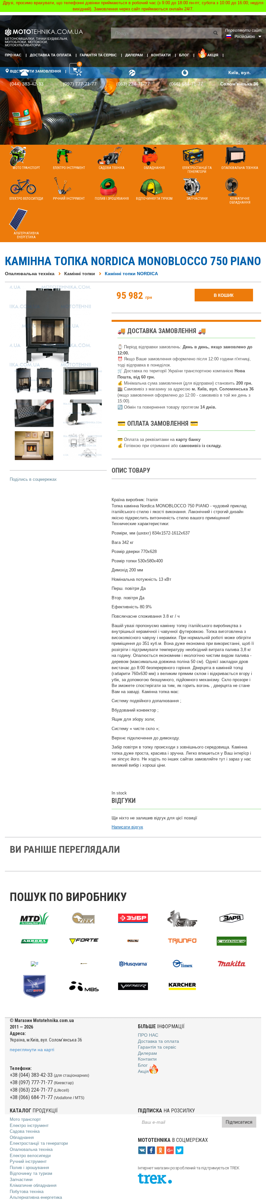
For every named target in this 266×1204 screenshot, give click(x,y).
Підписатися (239, 1122)
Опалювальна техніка (29, 273)
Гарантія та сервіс (98, 55)
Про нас (13, 55)
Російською (245, 36)
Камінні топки (79, 273)
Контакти (161, 55)
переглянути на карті (32, 1049)
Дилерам (134, 55)
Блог (184, 55)
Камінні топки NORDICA (131, 273)
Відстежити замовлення (35, 71)
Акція (212, 55)
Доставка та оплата (50, 55)
